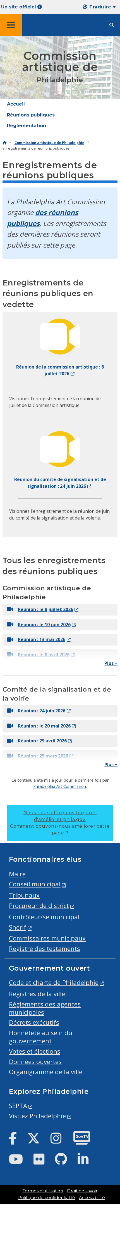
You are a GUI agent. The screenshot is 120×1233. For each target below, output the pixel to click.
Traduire (100, 7)
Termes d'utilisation (43, 1190)
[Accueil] (4, 142)
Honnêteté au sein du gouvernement (40, 1036)
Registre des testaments (44, 948)
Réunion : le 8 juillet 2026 (45, 609)
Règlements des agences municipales (45, 1008)
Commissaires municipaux (47, 938)
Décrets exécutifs (34, 1022)
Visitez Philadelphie (37, 1115)
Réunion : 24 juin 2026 (41, 711)
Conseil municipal (35, 884)
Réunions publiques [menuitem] (31, 115)
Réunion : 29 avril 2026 (42, 741)
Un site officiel (19, 7)
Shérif (17, 927)
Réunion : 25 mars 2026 (43, 756)
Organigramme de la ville (45, 1071)
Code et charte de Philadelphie (54, 982)
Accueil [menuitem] (16, 104)
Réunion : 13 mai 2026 (41, 639)
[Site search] (111, 25)
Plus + (110, 663)
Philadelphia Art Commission (59, 786)
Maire (17, 874)
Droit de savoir (82, 1190)
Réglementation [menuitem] (26, 125)
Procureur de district (39, 905)
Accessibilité (92, 1197)
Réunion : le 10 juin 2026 (44, 624)
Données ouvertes (35, 1061)
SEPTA (18, 1105)
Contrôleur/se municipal (44, 916)
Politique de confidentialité (46, 1197)
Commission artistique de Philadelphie (49, 142)
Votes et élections (34, 1051)
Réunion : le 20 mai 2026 (44, 726)
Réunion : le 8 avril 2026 (43, 654)
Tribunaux (24, 895)
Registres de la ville (37, 993)
